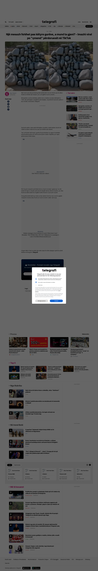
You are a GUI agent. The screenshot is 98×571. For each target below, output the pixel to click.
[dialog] (49, 285)
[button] (49, 285)
